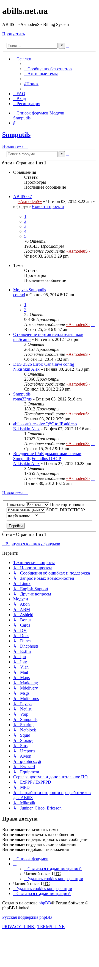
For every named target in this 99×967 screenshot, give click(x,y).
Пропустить (13, 33)
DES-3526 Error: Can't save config (43, 364)
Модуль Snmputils (29, 289)
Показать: (16, 504)
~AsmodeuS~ (30, 201)
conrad (19, 294)
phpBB (44, 903)
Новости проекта (48, 206)
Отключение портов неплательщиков (48, 334)
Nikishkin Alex (26, 369)
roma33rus (22, 399)
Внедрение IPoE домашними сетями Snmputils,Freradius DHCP (47, 456)
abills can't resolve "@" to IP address (45, 423)
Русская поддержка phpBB (27, 917)
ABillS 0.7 (22, 196)
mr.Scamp (22, 339)
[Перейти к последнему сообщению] (93, 251)
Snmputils (16, 134)
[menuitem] (48, 68)
